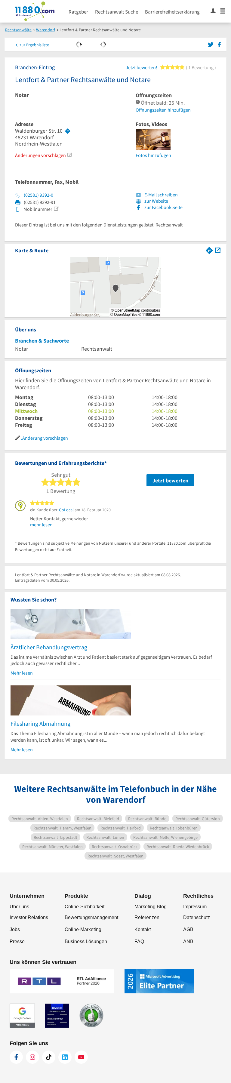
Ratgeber (78, 11)
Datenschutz (196, 917)
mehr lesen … (44, 525)
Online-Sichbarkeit (84, 906)
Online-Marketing (83, 929)
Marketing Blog (150, 906)
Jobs (15, 929)
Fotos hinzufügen (153, 155)
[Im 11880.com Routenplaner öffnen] (209, 249)
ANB (188, 941)
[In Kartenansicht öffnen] (217, 249)
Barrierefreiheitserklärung (172, 11)
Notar (22, 95)
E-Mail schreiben (160, 195)
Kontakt (142, 929)
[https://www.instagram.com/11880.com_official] (32, 1057)
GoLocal (66, 509)
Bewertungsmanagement (91, 917)
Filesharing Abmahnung (40, 723)
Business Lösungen (86, 941)
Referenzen (146, 917)
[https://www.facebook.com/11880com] (16, 1057)
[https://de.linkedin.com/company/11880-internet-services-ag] (65, 1057)
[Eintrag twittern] (211, 44)
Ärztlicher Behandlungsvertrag (49, 647)
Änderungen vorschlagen (40, 155)
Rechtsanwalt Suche (116, 11)
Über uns (19, 906)
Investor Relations (29, 917)
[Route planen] (67, 131)
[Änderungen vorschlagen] (69, 155)
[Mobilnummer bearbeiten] (56, 209)
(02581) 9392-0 (38, 195)
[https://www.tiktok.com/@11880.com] (48, 1057)
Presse (17, 941)
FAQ (139, 941)
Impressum (195, 906)
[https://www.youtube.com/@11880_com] (81, 1057)
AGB (188, 929)
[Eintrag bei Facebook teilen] (219, 44)
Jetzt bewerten (170, 480)
